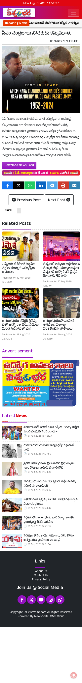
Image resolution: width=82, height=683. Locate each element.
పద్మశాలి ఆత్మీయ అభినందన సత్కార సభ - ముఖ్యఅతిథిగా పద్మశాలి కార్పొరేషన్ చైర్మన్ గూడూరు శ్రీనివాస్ (61, 270)
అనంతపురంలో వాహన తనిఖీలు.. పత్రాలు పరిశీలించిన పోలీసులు (58, 325)
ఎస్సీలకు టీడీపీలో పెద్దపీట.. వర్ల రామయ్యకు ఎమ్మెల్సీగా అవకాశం (19, 268)
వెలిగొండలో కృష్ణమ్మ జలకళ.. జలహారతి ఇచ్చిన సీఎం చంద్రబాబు (50, 502)
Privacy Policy (41, 579)
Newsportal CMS (45, 616)
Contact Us (41, 575)
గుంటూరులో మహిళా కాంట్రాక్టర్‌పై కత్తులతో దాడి (48, 448)
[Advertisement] (41, 654)
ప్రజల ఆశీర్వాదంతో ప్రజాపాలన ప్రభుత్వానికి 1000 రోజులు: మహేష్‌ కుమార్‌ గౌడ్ (48, 466)
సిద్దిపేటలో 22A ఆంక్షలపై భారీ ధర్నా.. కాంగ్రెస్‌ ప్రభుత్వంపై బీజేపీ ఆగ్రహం (48, 520)
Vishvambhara (37, 612)
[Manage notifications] (73, 675)
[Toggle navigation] (73, 13)
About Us (41, 571)
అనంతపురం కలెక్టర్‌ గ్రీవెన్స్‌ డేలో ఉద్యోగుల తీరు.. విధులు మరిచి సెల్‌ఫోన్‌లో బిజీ (20, 325)
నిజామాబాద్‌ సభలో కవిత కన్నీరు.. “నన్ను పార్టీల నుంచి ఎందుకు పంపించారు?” (51, 430)
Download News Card (19, 165)
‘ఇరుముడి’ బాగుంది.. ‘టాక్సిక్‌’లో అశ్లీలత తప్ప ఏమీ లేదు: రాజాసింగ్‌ (49, 484)
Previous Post (28, 201)
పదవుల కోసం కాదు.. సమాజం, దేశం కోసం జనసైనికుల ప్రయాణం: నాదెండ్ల (48, 538)
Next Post (57, 201)
